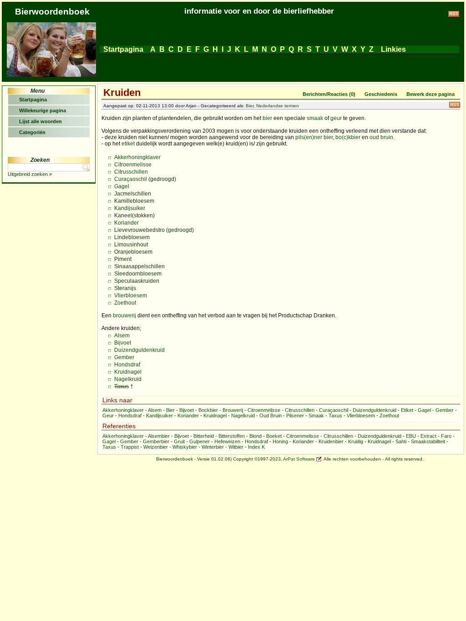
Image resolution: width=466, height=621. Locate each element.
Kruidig (355, 441)
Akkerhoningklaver (137, 157)
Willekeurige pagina (42, 110)
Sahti (400, 441)
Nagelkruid (128, 379)
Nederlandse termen (277, 105)
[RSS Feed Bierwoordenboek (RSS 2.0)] (453, 15)
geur (336, 118)
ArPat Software (299, 458)
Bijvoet (122, 343)
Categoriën (32, 132)
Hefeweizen (227, 441)
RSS (454, 105)
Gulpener (199, 441)
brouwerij (124, 315)
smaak (315, 118)
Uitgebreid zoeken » (30, 174)
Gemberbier (156, 441)
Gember (124, 357)
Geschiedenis (381, 94)
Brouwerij (233, 410)
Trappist (130, 447)
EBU (411, 436)
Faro (446, 436)
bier (267, 118)
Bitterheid (203, 436)
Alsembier (159, 436)
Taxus (121, 386)
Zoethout (125, 303)
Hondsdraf (127, 364)
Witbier (235, 447)
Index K (256, 447)
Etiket (407, 410)
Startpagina (123, 49)
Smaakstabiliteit (428, 441)
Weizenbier (155, 447)
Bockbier (208, 410)
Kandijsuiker (129, 208)
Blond (255, 436)
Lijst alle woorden (40, 121)
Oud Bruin (270, 415)
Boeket (274, 436)
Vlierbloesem (130, 295)
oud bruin (381, 137)
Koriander (126, 223)
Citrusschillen (131, 172)
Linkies (393, 49)
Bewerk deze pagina (430, 94)
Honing (280, 441)
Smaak (316, 415)
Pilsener (295, 415)
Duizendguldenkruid (139, 350)
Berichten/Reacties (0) (329, 94)
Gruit (179, 441)
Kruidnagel (128, 372)
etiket (128, 143)
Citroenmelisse (133, 164)
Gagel (121, 186)
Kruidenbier (331, 441)
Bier (249, 105)
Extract (428, 436)
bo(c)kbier (347, 137)
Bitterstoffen (231, 436)
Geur (108, 415)
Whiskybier (184, 447)
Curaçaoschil (130, 179)
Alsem (122, 335)
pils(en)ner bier (314, 137)
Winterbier (213, 447)
